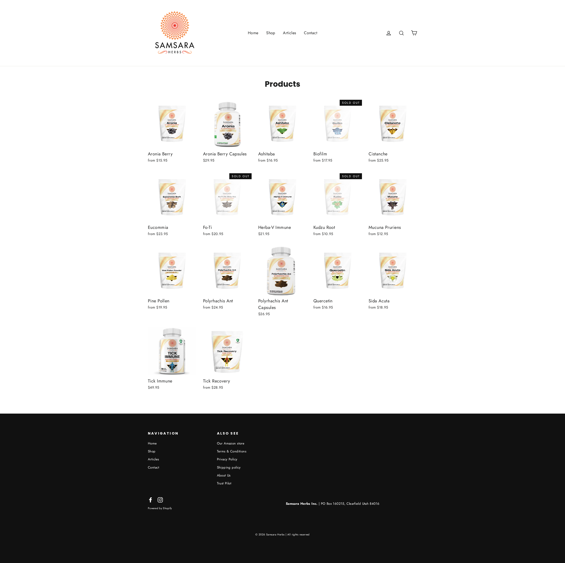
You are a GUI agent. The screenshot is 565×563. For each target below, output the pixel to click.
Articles (289, 33)
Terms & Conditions (232, 451)
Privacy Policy (227, 459)
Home (253, 33)
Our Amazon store (231, 443)
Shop (270, 33)
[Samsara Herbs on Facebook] (150, 500)
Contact (310, 33)
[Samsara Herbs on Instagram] (160, 500)
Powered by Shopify (160, 508)
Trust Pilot (224, 483)
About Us (224, 475)
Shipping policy (229, 467)
